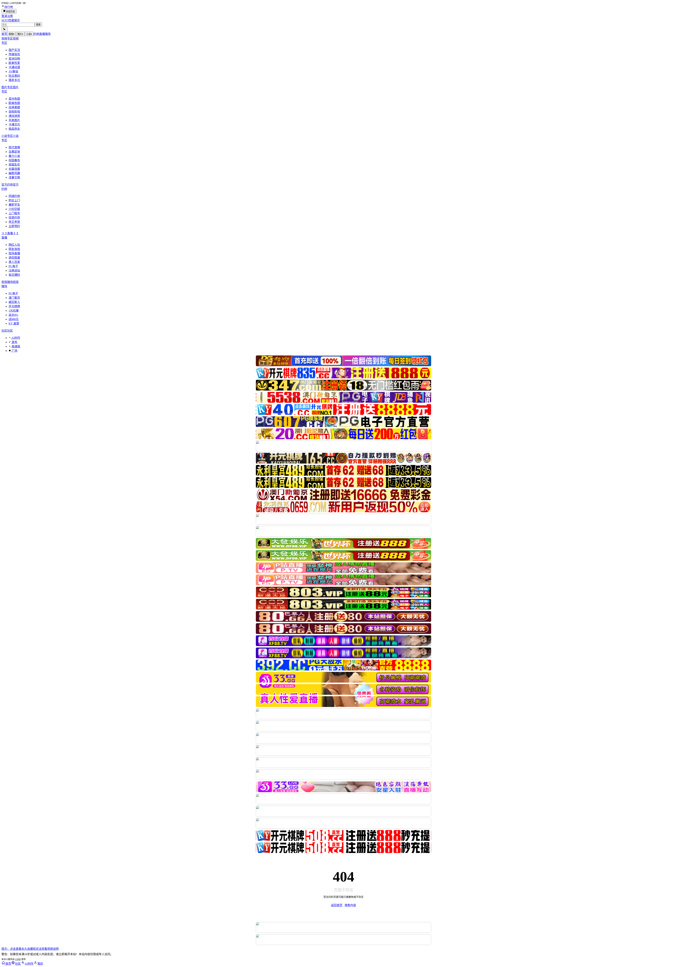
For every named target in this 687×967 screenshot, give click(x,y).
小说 (29, 34)
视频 (11, 34)
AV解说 (13, 71)
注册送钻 (14, 270)
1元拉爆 (14, 310)
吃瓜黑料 (14, 75)
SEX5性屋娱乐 (10, 20)
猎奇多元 (14, 80)
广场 (14, 350)
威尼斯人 (14, 302)
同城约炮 (14, 196)
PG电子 (13, 266)
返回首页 (336, 905)
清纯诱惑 (14, 115)
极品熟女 (14, 128)
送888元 (14, 319)
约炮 (36, 33)
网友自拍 (14, 249)
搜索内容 (350, 905)
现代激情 (14, 147)
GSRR (18, 959)
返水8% (13, 314)
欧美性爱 (14, 62)
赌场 (48, 33)
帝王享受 (14, 221)
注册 (10, 16)
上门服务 (14, 213)
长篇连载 (14, 168)
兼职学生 (14, 204)
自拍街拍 (14, 111)
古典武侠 (14, 151)
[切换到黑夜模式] (4, 29)
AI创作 (15, 337)
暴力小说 (14, 155)
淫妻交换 (14, 177)
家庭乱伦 (14, 164)
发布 (14, 342)
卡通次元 (14, 124)
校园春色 (14, 160)
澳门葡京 (14, 297)
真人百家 (14, 261)
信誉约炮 (14, 217)
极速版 (15, 346)
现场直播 (14, 253)
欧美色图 (14, 103)
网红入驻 (14, 244)
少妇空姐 (14, 208)
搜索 (38, 24)
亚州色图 (14, 98)
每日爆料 (14, 274)
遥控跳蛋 (14, 257)
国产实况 (14, 50)
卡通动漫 (14, 67)
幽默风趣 (14, 173)
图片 (20, 34)
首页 (4, 33)
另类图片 (14, 120)
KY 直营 (14, 323)
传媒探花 (14, 54)
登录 (4, 16)
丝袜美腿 (14, 107)
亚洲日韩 (14, 58)
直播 (42, 33)
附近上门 (14, 200)
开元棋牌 (14, 306)
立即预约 (14, 226)
